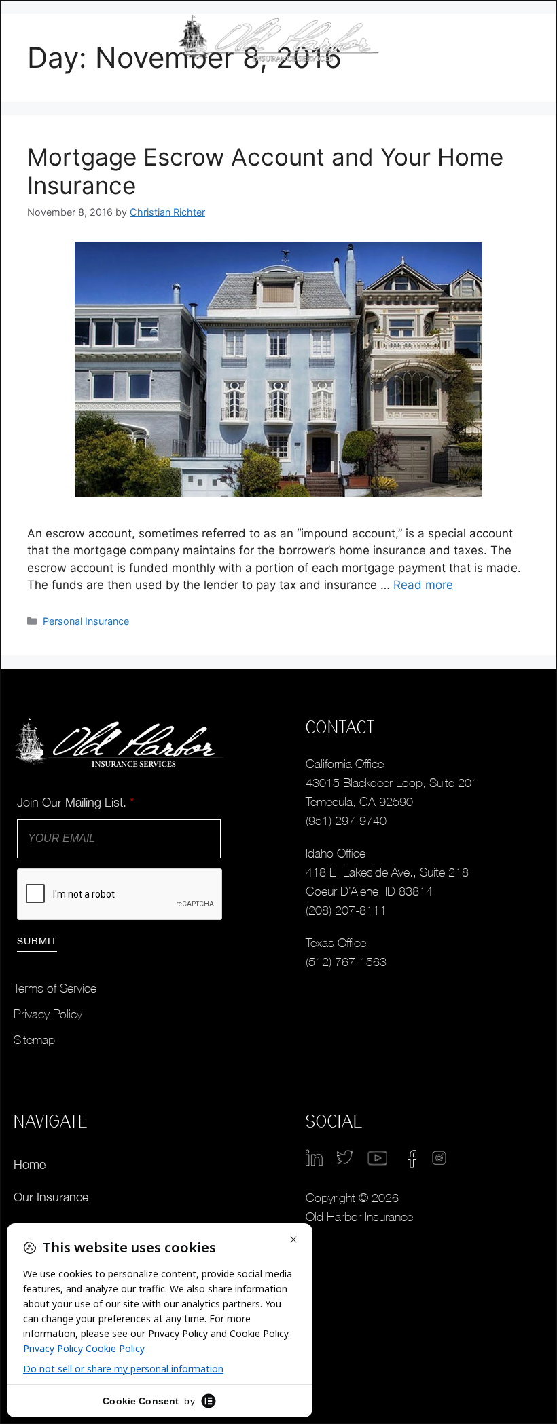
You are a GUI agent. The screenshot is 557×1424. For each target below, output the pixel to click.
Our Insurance (51, 1197)
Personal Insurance (86, 621)
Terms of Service (55, 988)
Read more (423, 585)
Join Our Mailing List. (75, 802)
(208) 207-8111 (346, 910)
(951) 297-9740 (346, 820)
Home (30, 1164)
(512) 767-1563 (346, 962)
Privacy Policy (48, 1014)
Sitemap (34, 1040)
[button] (515, 39)
